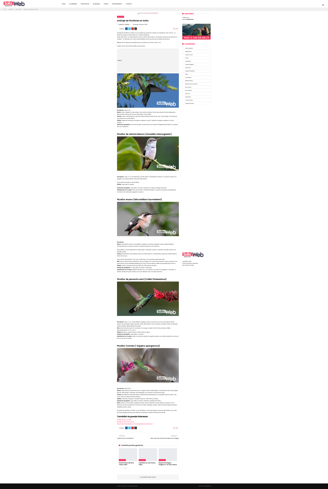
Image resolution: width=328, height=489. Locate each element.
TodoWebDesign (206, 486)
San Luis (187, 93)
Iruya (186, 74)
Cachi (186, 58)
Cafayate (188, 61)
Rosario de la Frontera (191, 84)
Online (185, 17)
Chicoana (188, 67)
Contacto (129, 4)
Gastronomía (85, 4)
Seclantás (188, 97)
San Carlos (188, 87)
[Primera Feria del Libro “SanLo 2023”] (128, 454)
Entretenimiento (117, 4)
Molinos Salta (189, 80)
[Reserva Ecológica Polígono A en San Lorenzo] (168, 454)
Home (64, 4)
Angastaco (188, 51)
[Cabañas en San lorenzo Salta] (148, 454)
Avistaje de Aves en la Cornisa (125, 422)
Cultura (106, 4)
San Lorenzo (120, 16)
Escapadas (96, 4)
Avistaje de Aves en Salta (124, 420)
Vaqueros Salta (189, 103)
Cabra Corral (189, 54)
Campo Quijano (189, 64)
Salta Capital (189, 48)
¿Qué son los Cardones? (125, 438)
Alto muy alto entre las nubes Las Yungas (165, 438)
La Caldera (188, 77)
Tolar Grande (189, 100)
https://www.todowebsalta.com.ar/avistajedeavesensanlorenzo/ (135, 424)
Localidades (73, 4)
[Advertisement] (153, 60)
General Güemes (190, 71)
